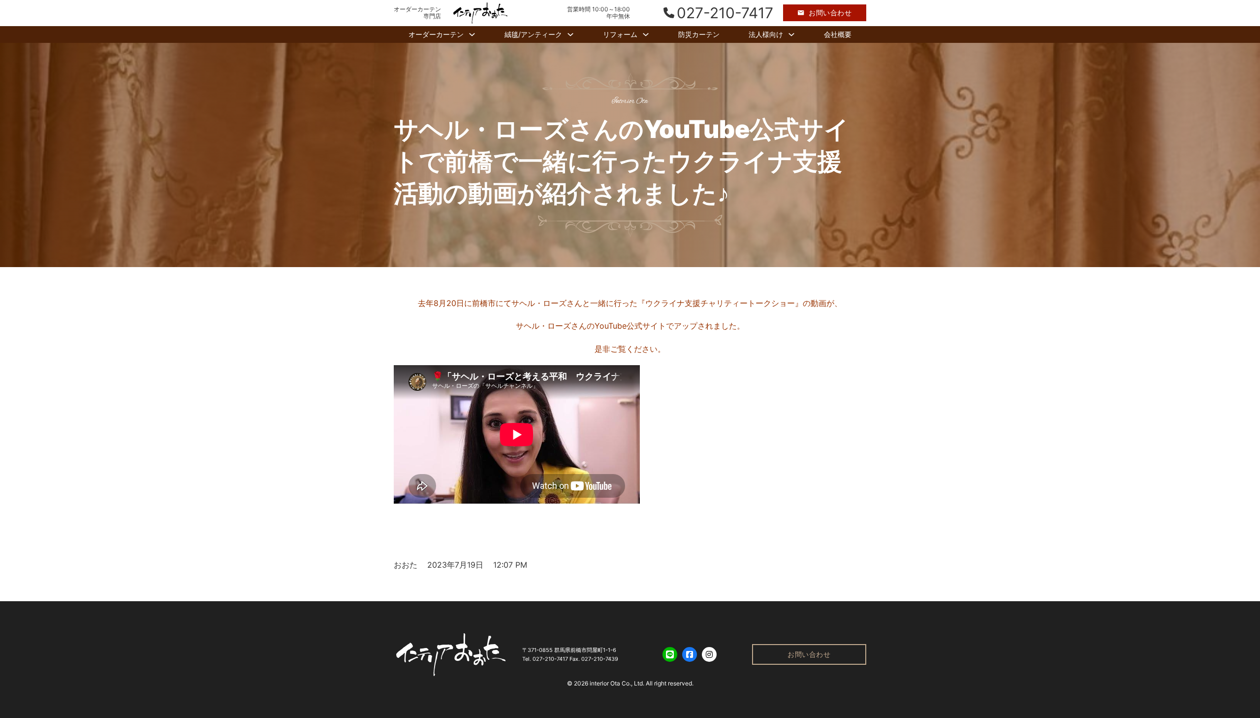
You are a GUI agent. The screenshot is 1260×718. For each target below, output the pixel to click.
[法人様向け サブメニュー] (791, 34)
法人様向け (766, 34)
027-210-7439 (599, 658)
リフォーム (620, 34)
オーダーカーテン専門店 (417, 13)
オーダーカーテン (436, 34)
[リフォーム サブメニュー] (645, 34)
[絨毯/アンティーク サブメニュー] (570, 34)
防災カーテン (699, 34)
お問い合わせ (830, 12)
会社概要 (837, 34)
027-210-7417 (550, 658)
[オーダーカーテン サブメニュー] (472, 34)
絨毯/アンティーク (533, 34)
